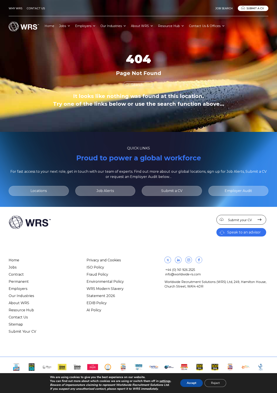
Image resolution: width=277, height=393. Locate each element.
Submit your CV (240, 220)
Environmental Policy (105, 282)
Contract (16, 274)
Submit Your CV (22, 331)
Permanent (19, 282)
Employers (83, 26)
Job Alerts (105, 191)
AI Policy (94, 310)
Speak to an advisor (244, 232)
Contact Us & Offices (205, 26)
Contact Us (36, 8)
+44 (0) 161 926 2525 (180, 270)
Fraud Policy (97, 274)
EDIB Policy (97, 303)
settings (165, 381)
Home (49, 26)
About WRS (140, 26)
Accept (191, 383)
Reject (215, 383)
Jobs (62, 26)
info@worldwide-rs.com (183, 274)
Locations (39, 191)
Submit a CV (255, 8)
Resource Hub (169, 26)
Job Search (224, 8)
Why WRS (15, 8)
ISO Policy (95, 267)
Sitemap (16, 324)
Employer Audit (238, 191)
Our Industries (111, 26)
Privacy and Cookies (104, 260)
